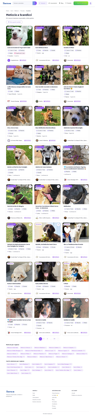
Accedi (73, 393)
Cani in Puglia (25, 370)
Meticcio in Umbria (32, 357)
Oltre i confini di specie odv (45, 218)
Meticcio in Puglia (54, 353)
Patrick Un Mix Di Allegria (15, 206)
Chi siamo (54, 402)
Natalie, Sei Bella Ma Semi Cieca (46, 244)
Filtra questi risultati (15, 22)
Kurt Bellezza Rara (42, 47)
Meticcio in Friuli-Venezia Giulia (34, 350)
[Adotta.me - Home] (7, 3)
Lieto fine (54, 397)
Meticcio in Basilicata (40, 347)
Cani (12, 11)
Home (7, 11)
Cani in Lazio (29, 367)
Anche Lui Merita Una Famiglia (17, 167)
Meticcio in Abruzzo (26, 347)
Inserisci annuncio (37, 402)
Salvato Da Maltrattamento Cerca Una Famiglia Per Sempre (18, 245)
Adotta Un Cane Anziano (44, 167)
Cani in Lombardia (53, 367)
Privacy (54, 406)
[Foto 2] (47, 44)
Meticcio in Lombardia (78, 350)
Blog (53, 399)
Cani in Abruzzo (12, 364)
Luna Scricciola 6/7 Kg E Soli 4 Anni (18, 47)
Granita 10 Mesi (69, 47)
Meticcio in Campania (69, 347)
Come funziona (55, 393)
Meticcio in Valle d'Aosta (47, 357)
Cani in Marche (66, 367)
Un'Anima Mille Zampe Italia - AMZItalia (21, 140)
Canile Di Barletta (43, 140)
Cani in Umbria (78, 370)
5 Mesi (66, 283)
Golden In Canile (69, 320)
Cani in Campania (50, 364)
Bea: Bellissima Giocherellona (45, 128)
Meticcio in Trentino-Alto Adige (16, 357)
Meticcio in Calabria (55, 347)
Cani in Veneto (26, 373)
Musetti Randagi (15, 101)
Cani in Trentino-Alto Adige (63, 370)
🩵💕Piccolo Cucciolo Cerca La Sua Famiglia (19, 321)
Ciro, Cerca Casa (12, 128)
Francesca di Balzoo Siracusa (18, 218)
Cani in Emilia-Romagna (65, 364)
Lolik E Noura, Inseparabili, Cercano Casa (19, 88)
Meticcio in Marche (12, 353)
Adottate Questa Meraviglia (73, 128)
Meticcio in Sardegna (68, 353)
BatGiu (41, 101)
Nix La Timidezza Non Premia (73, 244)
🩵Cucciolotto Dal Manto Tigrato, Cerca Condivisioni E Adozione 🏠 (75, 168)
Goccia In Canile (41, 320)
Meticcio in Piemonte (40, 353)
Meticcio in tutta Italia (12, 347)
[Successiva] (58, 338)
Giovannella (70, 60)
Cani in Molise (78, 367)
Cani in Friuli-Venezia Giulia (14, 367)
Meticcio (17, 11)
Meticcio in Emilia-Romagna (15, 350)
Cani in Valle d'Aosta (13, 373)
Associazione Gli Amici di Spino (46, 60)
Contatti (54, 408)
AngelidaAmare (14, 60)
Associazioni (36, 397)
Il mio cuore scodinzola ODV (46, 332)
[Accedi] (90, 3)
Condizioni (54, 404)
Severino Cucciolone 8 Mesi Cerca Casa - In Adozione (47, 207)
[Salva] (30, 28)
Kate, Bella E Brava (42, 283)
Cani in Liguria (41, 367)
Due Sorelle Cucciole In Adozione (47, 87)
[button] (42, 3)
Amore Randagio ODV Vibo (74, 179)
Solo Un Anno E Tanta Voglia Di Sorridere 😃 (74, 88)
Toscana (22, 11)
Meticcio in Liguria (63, 350)
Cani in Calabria (37, 364)
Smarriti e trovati (37, 399)
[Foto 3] (48, 44)
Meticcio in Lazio (50, 350)
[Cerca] (35, 3)
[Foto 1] (46, 44)
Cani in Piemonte (12, 370)
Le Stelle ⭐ (55, 395)
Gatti (34, 395)
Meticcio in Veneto (61, 357)
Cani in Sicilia (49, 370)
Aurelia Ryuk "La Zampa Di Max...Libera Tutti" (78, 140)
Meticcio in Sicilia (82, 353)
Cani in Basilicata (24, 364)
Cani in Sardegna (37, 370)
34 (54, 339)
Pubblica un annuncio (77, 395)
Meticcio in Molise (26, 353)
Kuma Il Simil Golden (14, 283)
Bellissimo (67, 206)
